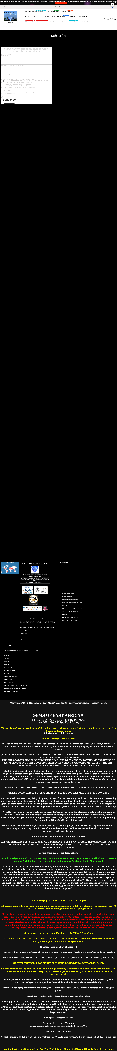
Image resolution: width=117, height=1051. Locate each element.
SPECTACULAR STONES (84, 21)
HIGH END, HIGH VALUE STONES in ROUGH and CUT (20, 87)
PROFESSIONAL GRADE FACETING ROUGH (73, 582)
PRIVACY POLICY (8, 682)
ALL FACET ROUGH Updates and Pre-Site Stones (18, 82)
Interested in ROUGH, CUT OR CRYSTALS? (13, 65)
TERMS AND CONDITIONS (10, 676)
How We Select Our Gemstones (70, 617)
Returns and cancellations (11, 691)
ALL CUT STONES (66, 570)
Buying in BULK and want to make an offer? (15, 688)
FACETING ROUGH (66, 11)
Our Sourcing (65, 614)
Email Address (5, 55)
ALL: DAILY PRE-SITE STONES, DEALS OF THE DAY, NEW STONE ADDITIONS (26, 81)
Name (2, 60)
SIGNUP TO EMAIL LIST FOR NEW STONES (36, 21)
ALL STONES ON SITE (67, 567)
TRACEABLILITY (8, 667)
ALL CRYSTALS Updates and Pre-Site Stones (17, 85)
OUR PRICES (7, 673)
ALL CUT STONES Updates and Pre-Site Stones (18, 84)
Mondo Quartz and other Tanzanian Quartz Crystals (37, 16)
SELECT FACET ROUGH (68, 579)
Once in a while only (10, 93)
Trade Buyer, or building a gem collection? (12, 74)
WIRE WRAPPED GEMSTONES (70, 599)
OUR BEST (72, 16)
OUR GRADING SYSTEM (10, 670)
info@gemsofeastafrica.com (46, 627)
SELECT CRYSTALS (67, 596)
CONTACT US (7, 664)
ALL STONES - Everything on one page (35, 11)
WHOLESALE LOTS (83, 16)
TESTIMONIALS (8, 661)
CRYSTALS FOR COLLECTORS (60, 16)
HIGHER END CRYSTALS (68, 593)
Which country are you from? (8, 70)
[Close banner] (115, 2)
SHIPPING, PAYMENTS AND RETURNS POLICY (15, 685)
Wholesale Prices (8, 655)
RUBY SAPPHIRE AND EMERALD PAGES (72, 602)
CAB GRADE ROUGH (67, 584)
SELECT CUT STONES (67, 573)
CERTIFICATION (8, 679)
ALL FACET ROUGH (67, 576)
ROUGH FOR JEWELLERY (68, 587)
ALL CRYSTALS (66, 590)
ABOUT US (51, 21)
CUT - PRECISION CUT (53, 11)
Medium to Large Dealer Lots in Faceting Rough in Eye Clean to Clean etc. (25, 92)
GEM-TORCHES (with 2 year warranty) (67, 21)
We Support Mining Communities (70, 620)
